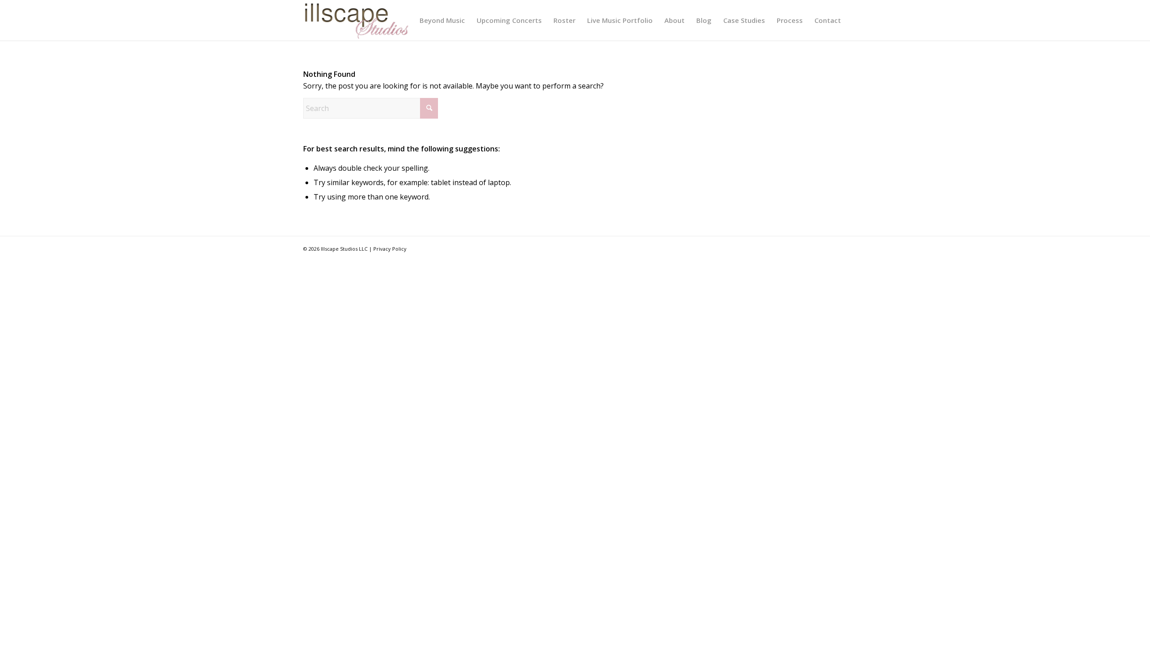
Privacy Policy (390, 248)
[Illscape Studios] (356, 20)
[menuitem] (442, 20)
